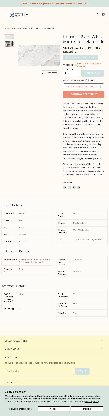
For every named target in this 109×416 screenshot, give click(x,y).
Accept (54, 408)
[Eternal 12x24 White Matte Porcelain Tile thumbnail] (9, 37)
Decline (87, 408)
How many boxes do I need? (80, 57)
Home (8, 28)
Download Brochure (84, 94)
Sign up (82, 371)
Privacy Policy (92, 401)
